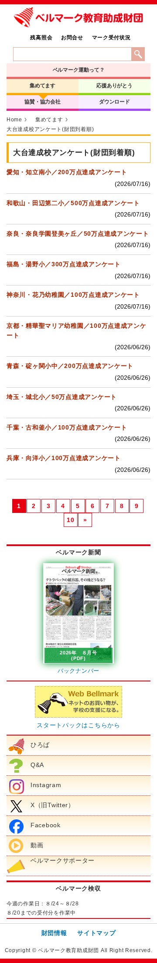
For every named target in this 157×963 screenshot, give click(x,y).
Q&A (37, 764)
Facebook (46, 825)
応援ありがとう (114, 86)
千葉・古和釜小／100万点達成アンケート (67, 427)
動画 (37, 845)
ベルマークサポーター (63, 860)
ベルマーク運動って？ (79, 70)
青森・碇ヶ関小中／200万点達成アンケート (70, 365)
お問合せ (72, 37)
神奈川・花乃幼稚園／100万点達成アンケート (73, 294)
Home (14, 120)
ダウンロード (114, 102)
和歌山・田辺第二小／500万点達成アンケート (73, 202)
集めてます (42, 86)
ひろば (40, 744)
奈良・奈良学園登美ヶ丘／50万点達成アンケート (78, 233)
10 (70, 519)
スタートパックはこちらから (78, 725)
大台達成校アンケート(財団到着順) (50, 129)
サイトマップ (96, 932)
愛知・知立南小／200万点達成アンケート (67, 172)
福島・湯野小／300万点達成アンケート (64, 264)
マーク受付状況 (111, 37)
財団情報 (54, 932)
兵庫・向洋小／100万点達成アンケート (64, 457)
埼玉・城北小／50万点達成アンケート (62, 396)
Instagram (46, 784)
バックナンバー (78, 670)
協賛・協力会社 (42, 102)
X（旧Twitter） (53, 804)
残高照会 (41, 37)
